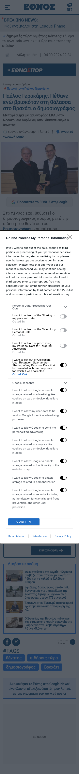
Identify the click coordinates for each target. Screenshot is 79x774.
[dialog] (39, 387)
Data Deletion (16, 536)
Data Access (39, 536)
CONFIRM (23, 521)
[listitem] (39, 307)
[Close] (71, 238)
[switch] (63, 316)
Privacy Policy (62, 536)
